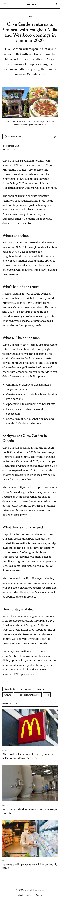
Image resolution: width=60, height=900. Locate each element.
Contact (29, 895)
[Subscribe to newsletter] (55, 4)
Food (30, 17)
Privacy (39, 895)
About (20, 895)
